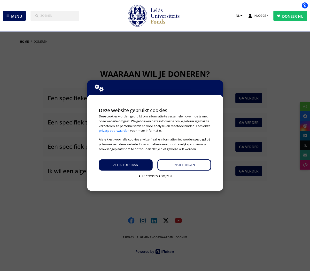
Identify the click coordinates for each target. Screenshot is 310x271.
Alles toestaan (125, 165)
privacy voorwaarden (114, 130)
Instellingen (184, 165)
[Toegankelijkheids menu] (305, 5)
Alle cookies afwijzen (155, 176)
